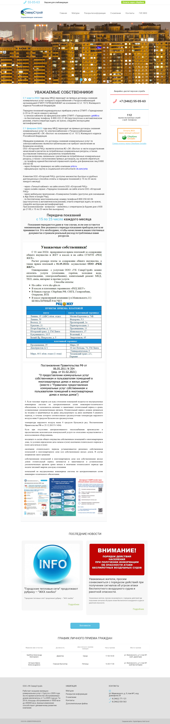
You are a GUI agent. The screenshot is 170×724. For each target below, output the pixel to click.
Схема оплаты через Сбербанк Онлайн (129, 143)
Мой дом (75, 13)
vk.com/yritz (82, 169)
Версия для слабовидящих (56, 2)
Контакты (130, 13)
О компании (115, 13)
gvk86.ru (95, 115)
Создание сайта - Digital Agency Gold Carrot (135, 721)
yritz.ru (74, 166)
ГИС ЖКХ (143, 13)
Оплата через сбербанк (133, 2)
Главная (63, 13)
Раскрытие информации (95, 13)
